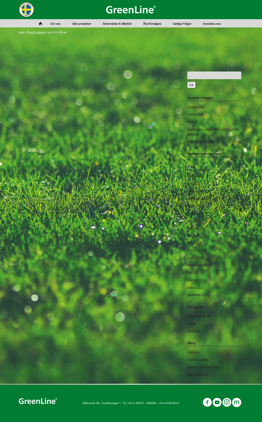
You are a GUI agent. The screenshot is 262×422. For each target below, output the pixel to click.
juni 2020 (193, 205)
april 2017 (194, 272)
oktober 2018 (197, 250)
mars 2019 (195, 242)
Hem (22, 32)
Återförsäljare (152, 23)
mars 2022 (195, 175)
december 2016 (198, 294)
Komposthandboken (201, 141)
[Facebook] (207, 403)
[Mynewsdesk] (236, 403)
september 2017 (199, 264)
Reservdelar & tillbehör (117, 23)
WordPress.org (197, 374)
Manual (192, 121)
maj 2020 (194, 212)
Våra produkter (81, 23)
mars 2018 (195, 257)
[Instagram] (227, 403)
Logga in (193, 352)
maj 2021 (194, 183)
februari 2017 (196, 279)
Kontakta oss (212, 23)
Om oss (55, 23)
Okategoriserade (198, 315)
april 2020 (194, 220)
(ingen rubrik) (195, 106)
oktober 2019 (197, 235)
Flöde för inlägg (198, 359)
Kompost (193, 330)
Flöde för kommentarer (203, 366)
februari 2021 (196, 190)
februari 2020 (196, 227)
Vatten (192, 323)
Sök (191, 84)
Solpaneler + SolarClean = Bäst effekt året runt (213, 132)
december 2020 (198, 198)
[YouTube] (217, 403)
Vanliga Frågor (182, 23)
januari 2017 (195, 287)
